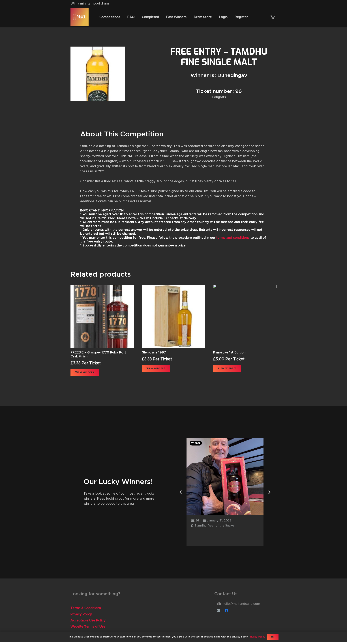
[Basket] (273, 17)
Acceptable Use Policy (88, 620)
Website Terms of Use (87, 626)
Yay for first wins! (210, 533)
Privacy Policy (81, 614)
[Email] (218, 610)
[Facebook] (226, 610)
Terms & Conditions (85, 608)
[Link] (79, 17)
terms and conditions (232, 237)
